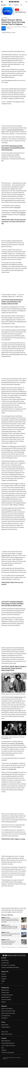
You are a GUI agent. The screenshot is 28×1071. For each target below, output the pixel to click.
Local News (4, 17)
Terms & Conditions (6, 999)
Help (2, 1047)
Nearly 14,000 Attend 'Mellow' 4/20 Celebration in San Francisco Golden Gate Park (11, 301)
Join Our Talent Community (8, 1045)
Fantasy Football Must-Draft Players (10, 967)
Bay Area (3, 5)
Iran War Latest (5, 962)
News (10, 5)
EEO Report (4, 1018)
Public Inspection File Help (8, 1013)
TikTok (3, 981)
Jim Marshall (19, 743)
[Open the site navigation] (5, 1)
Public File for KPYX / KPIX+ (8, 1011)
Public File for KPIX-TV (7, 1008)
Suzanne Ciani (5, 555)
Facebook (3, 976)
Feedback (3, 1050)
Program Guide (5, 992)
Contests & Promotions (7, 994)
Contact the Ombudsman (7, 1052)
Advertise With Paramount (8, 1043)
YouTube (3, 974)
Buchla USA (12, 769)
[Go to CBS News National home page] (14, 1)
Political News (4, 960)
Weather (16, 5)
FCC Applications (5, 1015)
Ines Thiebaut (21, 212)
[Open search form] (26, 1)
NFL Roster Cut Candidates (8, 965)
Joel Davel (17, 207)
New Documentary (7, 150)
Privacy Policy (4, 1024)
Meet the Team (5, 990)
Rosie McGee (19, 697)
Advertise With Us (5, 997)
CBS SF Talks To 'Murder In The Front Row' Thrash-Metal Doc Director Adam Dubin (13, 668)
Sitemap (3, 1002)
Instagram (3, 978)
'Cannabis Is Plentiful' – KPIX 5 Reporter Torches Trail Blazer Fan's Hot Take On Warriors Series (12, 603)
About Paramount (5, 1040)
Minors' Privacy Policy (6, 1034)
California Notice (5, 1027)
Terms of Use (4, 1031)
